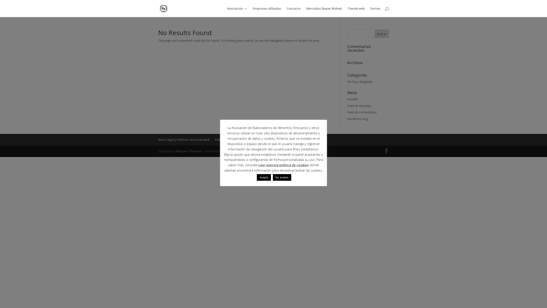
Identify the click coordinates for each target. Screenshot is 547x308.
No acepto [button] (282, 177)
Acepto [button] (263, 177)
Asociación (235, 8)
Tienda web (356, 8)
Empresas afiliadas (267, 8)
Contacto (294, 8)
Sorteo (375, 8)
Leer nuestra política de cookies (284, 165)
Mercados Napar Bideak (324, 8)
